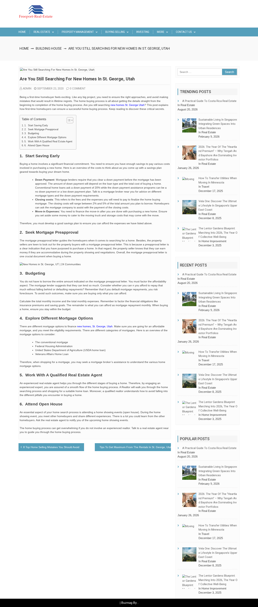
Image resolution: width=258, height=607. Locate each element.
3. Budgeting (31, 133)
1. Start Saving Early (36, 125)
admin (27, 88)
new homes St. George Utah (127, 104)
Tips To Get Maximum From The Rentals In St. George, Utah (136, 447)
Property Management (78, 31)
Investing (142, 31)
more (160, 31)
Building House (49, 48)
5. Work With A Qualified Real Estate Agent (48, 141)
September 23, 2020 (50, 88)
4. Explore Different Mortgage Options (45, 137)
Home (22, 31)
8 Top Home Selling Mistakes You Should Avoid (51, 447)
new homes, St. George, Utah (95, 326)
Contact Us (184, 31)
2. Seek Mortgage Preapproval (41, 129)
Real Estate (42, 31)
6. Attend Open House (36, 145)
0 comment (78, 88)
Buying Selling (115, 31)
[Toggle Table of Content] (68, 120)
